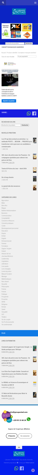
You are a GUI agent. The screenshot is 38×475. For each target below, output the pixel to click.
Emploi (4, 233)
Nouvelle (4, 284)
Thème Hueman (29, 462)
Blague (4, 208)
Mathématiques (6, 279)
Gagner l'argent (6, 249)
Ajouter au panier (9, 101)
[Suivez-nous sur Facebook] (34, 113)
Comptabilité (6, 218)
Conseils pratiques (7, 223)
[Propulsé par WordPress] (17, 462)
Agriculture (5, 200)
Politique (4, 294)
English (4, 238)
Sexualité (4, 312)
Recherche (29, 43)
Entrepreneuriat (6, 241)
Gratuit (4, 251)
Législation (5, 261)
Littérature (5, 264)
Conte (3, 226)
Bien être (4, 205)
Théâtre (4, 317)
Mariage (4, 276)
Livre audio (5, 266)
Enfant (3, 236)
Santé (3, 309)
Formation (5, 246)
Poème (4, 289)
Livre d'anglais (6, 269)
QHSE (3, 302)
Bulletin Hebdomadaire (9, 211)
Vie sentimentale (7, 325)
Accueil (4, 53)
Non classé (5, 281)
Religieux (4, 304)
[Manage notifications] (33, 470)
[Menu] (35, 2)
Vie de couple (6, 319)
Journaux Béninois (7, 256)
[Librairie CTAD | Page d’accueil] (19, 11)
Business (4, 213)
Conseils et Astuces (8, 221)
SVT (3, 314)
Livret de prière (6, 271)
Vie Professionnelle (8, 322)
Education (5, 231)
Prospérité (5, 297)
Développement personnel (10, 228)
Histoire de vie (6, 254)
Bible (3, 203)
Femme (4, 243)
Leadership (5, 259)
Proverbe (4, 299)
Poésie (4, 292)
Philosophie (5, 287)
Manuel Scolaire (7, 274)
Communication (6, 216)
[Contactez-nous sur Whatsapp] (28, 113)
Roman (4, 307)
